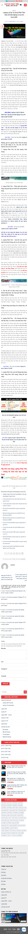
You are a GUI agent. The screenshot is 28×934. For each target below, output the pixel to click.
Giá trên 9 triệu (4, 757)
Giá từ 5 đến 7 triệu (5, 751)
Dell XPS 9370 (20, 815)
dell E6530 (4, 807)
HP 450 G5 (21, 820)
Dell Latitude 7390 (21, 810)
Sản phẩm (3, 875)
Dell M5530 (15, 812)
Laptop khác (4, 724)
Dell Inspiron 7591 (22, 807)
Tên (2, 662)
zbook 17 (10, 835)
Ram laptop (5, 729)
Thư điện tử (4, 669)
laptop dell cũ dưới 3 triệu (8, 211)
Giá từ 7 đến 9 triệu (5, 754)
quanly (21, 21)
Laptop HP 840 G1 (13, 828)
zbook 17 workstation (17, 835)
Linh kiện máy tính (5, 727)
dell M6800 (21, 812)
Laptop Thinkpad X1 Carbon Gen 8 (8, 830)
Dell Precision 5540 (5, 815)
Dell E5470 (9, 802)
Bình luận (3, 648)
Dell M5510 (9, 812)
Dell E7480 (9, 807)
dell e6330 (9, 805)
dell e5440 (4, 802)
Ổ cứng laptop (6, 734)
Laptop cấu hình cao (6, 700)
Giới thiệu (3, 872)
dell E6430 (15, 805)
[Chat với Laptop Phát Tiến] (23, 929)
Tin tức (14, 10)
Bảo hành (3, 881)
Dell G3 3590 (15, 807)
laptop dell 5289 (15, 822)
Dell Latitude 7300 (13, 810)
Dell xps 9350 (13, 815)
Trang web (3, 676)
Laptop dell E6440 (13, 825)
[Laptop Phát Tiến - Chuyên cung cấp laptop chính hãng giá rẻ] (13, 5)
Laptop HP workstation (8, 705)
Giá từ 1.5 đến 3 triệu (6, 745)
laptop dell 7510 (5, 825)
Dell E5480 (15, 802)
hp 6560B (3, 822)
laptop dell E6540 (21, 825)
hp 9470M (9, 822)
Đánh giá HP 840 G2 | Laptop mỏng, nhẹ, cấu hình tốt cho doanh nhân (7, 577)
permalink (23, 559)
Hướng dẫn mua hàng (6, 878)
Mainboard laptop (7, 737)
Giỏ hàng (3, 884)
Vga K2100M (20, 833)
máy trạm (18, 830)
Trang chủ (3, 869)
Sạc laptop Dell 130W (6, 833)
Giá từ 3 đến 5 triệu (5, 748)
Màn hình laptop (6, 732)
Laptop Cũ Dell (4, 718)
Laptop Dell (4, 709)
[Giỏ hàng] (25, 5)
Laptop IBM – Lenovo (6, 715)
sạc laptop (24, 830)
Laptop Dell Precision (8, 703)
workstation (4, 835)
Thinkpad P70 (14, 833)
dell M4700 (4, 812)
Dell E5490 (20, 802)
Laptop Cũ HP (4, 721)
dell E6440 (20, 805)
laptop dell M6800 (5, 828)
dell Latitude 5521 (5, 810)
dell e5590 (4, 805)
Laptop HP (3, 712)
